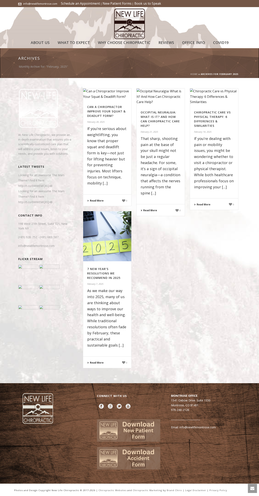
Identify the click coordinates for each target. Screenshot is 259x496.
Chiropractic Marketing (148, 490)
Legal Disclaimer (195, 490)
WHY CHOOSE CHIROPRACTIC (124, 42)
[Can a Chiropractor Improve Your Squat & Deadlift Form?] (107, 94)
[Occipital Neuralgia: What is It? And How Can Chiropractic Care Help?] (161, 97)
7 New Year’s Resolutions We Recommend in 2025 (103, 273)
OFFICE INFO (193, 42)
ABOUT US (40, 42)
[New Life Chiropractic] (129, 22)
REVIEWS (166, 42)
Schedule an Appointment (80, 3)
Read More (97, 200)
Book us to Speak (147, 3)
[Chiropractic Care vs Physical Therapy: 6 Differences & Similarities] (214, 97)
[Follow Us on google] (110, 406)
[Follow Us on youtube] (128, 406)
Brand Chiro (174, 490)
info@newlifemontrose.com (40, 3)
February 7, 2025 (95, 283)
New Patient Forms (117, 3)
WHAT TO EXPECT (74, 42)
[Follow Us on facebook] (101, 406)
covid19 (220, 42)
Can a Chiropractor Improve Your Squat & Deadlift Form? (106, 111)
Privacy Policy (218, 490)
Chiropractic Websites (113, 490)
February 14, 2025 (202, 131)
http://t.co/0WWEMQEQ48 (35, 186)
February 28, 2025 (96, 121)
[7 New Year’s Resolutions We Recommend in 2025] (107, 236)
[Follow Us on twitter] (119, 406)
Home (194, 74)
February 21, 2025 (149, 131)
